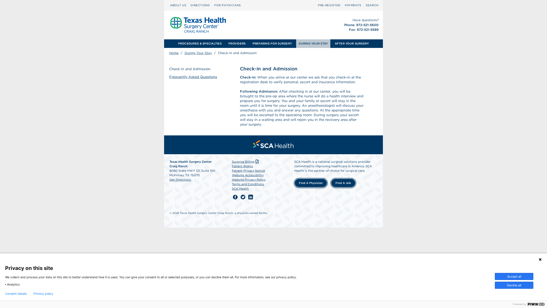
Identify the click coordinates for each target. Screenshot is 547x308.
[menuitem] (178, 5)
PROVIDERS (237, 43)
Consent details (16, 293)
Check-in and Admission (189, 69)
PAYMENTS (353, 5)
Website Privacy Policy (249, 179)
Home (174, 53)
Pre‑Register (329, 5)
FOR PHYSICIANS (227, 5)
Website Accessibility (248, 175)
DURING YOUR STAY (313, 43)
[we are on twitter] (243, 197)
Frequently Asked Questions (193, 77)
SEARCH (372, 5)
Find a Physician (311, 183)
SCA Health (240, 188)
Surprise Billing (243, 161)
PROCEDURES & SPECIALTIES (200, 43)
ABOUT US (178, 5)
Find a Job (343, 183)
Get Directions (180, 179)
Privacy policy (43, 293)
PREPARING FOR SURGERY (272, 43)
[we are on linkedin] (250, 197)
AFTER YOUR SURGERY (352, 43)
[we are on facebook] (235, 197)
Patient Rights (242, 166)
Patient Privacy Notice (248, 170)
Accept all (514, 276)
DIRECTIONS (200, 5)
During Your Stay (198, 53)
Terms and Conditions (248, 184)
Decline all (514, 285)
